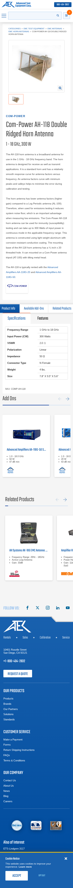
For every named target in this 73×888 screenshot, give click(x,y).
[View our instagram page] (48, 608)
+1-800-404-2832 (14, 661)
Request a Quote (18, 674)
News (6, 790)
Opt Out (42, 876)
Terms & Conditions (14, 760)
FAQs (6, 755)
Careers (7, 801)
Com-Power (15, 116)
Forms (7, 744)
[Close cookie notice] (66, 858)
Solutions (8, 714)
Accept (16, 876)
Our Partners (10, 709)
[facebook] (27, 608)
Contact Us (9, 780)
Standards (9, 719)
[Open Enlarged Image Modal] (60, 88)
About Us (8, 785)
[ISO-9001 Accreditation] (56, 825)
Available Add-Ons (34, 308)
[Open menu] (4, 16)
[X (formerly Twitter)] (37, 608)
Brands (7, 703)
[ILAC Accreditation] (17, 825)
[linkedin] (58, 608)
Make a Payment (12, 739)
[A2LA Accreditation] (36, 825)
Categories (14, 29)
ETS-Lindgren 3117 (14, 848)
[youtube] (68, 608)
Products (8, 698)
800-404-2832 (63, 5)
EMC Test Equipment (34, 29)
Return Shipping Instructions (19, 749)
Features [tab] (42, 318)
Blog (5, 796)
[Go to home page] (16, 4)
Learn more (25, 866)
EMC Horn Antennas (18, 31)
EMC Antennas (55, 29)
